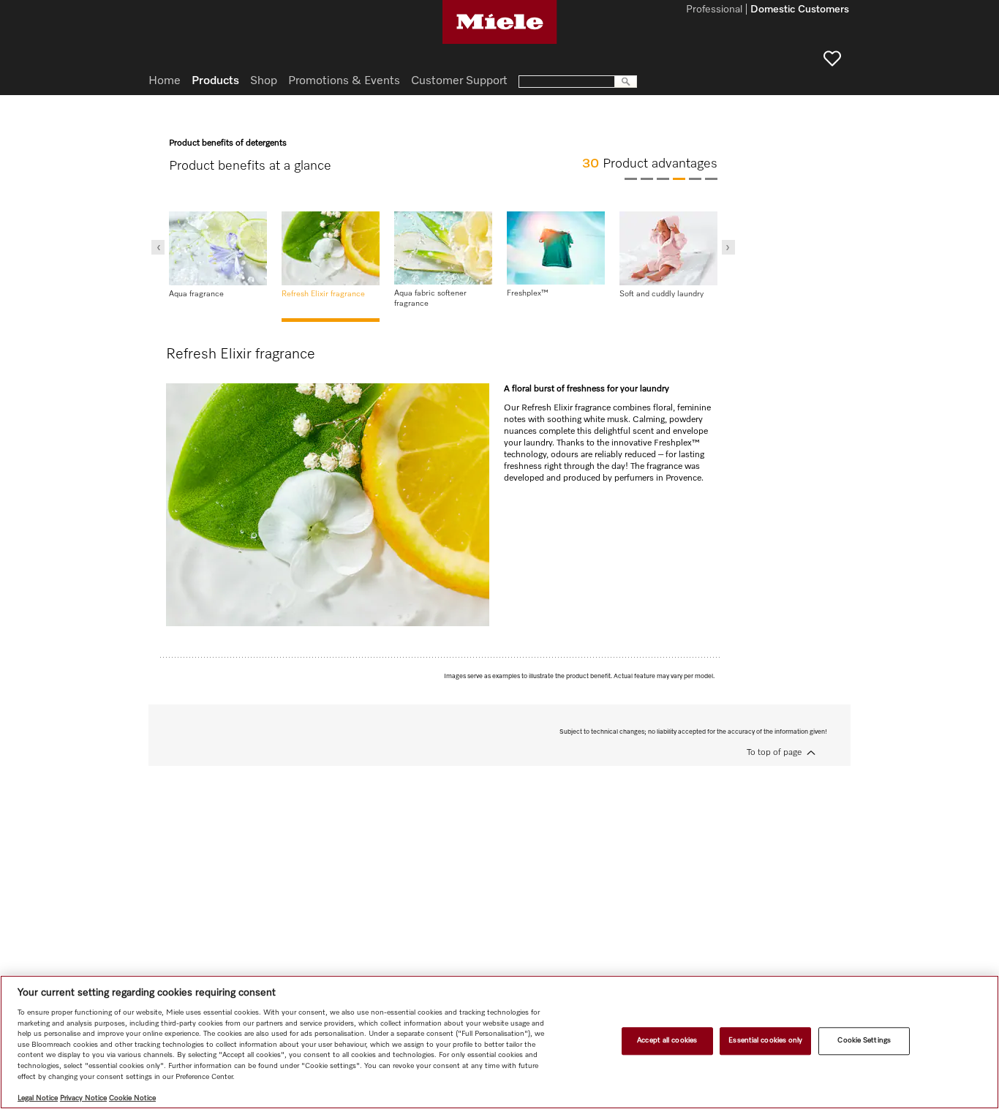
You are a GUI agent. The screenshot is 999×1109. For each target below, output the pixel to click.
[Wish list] (832, 58)
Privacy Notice (83, 1098)
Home (164, 81)
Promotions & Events (344, 81)
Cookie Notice (132, 1098)
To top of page (774, 752)
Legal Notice (38, 1098)
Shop (263, 81)
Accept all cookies (667, 1041)
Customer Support (459, 81)
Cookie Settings (863, 1041)
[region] (499, 1042)
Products (215, 81)
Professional (714, 10)
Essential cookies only (765, 1041)
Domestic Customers (799, 10)
